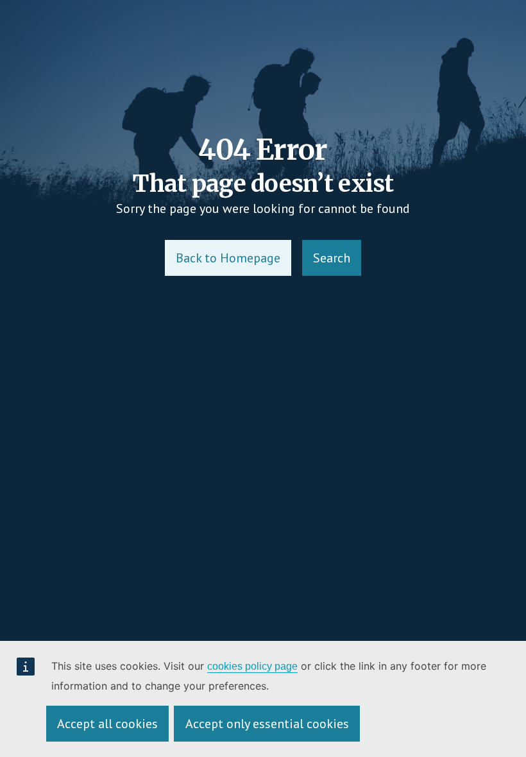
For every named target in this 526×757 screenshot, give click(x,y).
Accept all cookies (107, 723)
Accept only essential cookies (267, 723)
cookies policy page (252, 666)
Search (331, 258)
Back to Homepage (228, 258)
